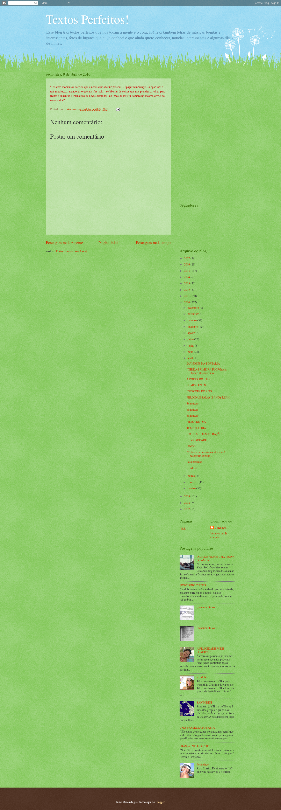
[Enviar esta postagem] (118, 109)
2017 (187, 258)
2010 (187, 302)
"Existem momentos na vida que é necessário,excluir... (206, 454)
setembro (193, 326)
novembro (194, 314)
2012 (187, 290)
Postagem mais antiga (153, 242)
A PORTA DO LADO (199, 379)
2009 (187, 496)
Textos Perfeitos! (87, 19)
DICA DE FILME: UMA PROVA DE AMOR (216, 558)
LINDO (191, 446)
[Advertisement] (196, 133)
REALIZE (192, 468)
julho (191, 339)
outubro (192, 320)
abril (191, 358)
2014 (187, 277)
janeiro (192, 488)
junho (191, 345)
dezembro (194, 308)
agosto (192, 333)
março (191, 476)
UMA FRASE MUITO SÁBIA (197, 727)
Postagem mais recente (64, 242)
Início (183, 528)
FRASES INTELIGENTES (195, 746)
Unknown (220, 528)
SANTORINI (204, 702)
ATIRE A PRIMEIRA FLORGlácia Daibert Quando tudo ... (206, 371)
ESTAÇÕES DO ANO (199, 391)
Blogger (160, 802)
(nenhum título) (206, 607)
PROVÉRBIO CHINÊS (193, 585)
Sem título (193, 403)
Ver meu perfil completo (218, 535)
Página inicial (110, 242)
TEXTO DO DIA (196, 428)
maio (191, 352)
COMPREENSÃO (197, 385)
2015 (187, 271)
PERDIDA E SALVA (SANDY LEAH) (209, 397)
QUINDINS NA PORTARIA (203, 363)
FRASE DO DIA (196, 422)
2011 (187, 296)
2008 (187, 503)
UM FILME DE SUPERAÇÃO (204, 434)
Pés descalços (194, 462)
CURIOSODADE (197, 440)
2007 (187, 509)
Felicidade (203, 764)
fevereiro (193, 482)
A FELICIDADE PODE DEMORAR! (210, 650)
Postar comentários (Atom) (71, 251)
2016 (187, 264)
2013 (187, 283)
